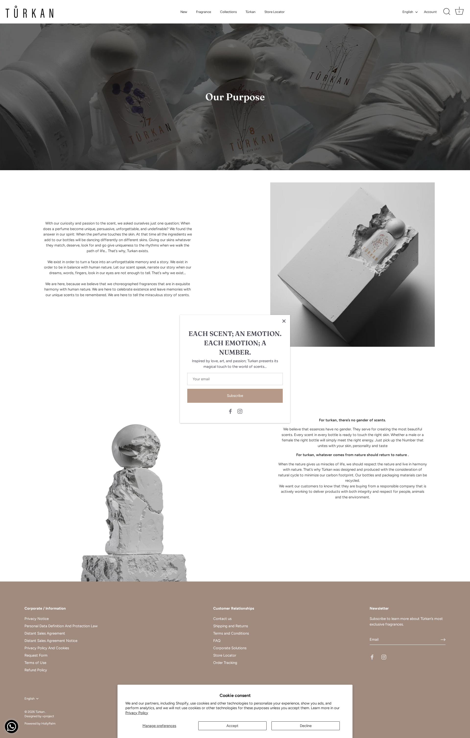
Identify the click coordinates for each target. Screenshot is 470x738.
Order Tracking (225, 662)
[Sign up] (443, 639)
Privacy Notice (36, 618)
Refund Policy (35, 670)
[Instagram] (239, 411)
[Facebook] (230, 411)
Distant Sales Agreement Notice (50, 640)
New (183, 12)
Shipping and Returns (230, 626)
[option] (235, 96)
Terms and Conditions (231, 633)
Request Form (35, 655)
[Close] (284, 321)
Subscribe (235, 395)
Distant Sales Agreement (44, 633)
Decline (306, 726)
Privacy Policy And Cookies (46, 648)
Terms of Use (35, 662)
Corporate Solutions (230, 648)
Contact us (222, 618)
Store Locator (274, 12)
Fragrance (203, 12)
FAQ (217, 640)
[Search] (446, 11)
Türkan (251, 12)
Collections (228, 12)
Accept (232, 726)
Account (430, 12)
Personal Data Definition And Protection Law (61, 626)
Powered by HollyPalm (40, 723)
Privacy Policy (136, 713)
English (407, 12)
